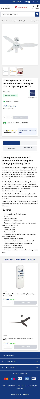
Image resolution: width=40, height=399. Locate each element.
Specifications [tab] (28, 143)
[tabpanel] (20, 44)
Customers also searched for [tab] (28, 148)
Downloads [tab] (11, 148)
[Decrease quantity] (4, 117)
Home (4, 21)
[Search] (37, 14)
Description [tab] (11, 143)
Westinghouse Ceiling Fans (18, 21)
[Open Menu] (2, 6)
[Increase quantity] (11, 117)
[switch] (30, 2)
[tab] (5, 71)
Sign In (34, 8)
